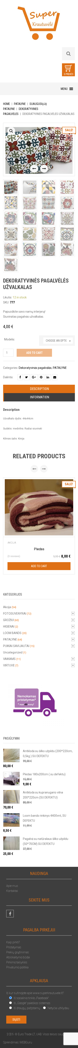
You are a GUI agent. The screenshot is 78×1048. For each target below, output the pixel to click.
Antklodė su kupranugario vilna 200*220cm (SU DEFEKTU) (43, 795)
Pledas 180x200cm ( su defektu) (44, 774)
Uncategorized (12, 652)
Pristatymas (13, 947)
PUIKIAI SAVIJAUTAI (16, 646)
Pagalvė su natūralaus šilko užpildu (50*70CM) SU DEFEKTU (45, 841)
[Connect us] (10, 913)
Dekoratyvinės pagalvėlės (35, 367)
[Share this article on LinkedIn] (48, 377)
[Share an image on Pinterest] (41, 377)
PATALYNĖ (20, 104)
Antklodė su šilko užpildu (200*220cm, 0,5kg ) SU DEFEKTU (48, 753)
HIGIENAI (8, 626)
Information (39, 397)
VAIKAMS (9, 659)
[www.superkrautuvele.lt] (39, 26)
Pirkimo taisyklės (16, 962)
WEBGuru (26, 1042)
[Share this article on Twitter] (27, 377)
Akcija (11, 542)
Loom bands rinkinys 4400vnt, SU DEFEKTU (44, 818)
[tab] (39, 389)
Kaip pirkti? (13, 942)
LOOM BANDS (12, 633)
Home (6, 104)
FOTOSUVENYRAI (14, 613)
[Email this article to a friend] (54, 377)
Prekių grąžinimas (17, 952)
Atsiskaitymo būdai (18, 957)
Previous (34, 169)
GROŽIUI (8, 620)
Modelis (9, 339)
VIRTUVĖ (9, 665)
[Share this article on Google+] (34, 377)
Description (39, 389)
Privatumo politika (17, 967)
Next (44, 169)
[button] (64, 89)
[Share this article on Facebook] (20, 377)
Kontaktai (12, 891)
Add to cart (34, 352)
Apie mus (12, 886)
